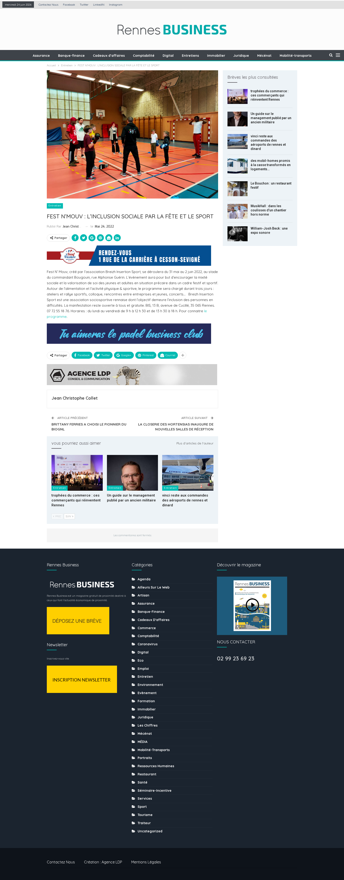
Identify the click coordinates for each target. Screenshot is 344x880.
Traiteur (144, 823)
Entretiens (190, 55)
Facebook (69, 4)
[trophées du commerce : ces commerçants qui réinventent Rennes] (77, 473)
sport (142, 807)
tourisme (145, 815)
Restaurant (147, 774)
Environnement (150, 685)
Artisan (143, 595)
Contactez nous (48, 4)
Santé (142, 782)
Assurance (41, 55)
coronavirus (147, 644)
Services (145, 798)
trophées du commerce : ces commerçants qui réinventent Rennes (270, 95)
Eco (140, 660)
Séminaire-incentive (155, 790)
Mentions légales (146, 862)
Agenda (144, 579)
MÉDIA (142, 742)
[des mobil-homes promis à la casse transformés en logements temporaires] (237, 166)
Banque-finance (71, 55)
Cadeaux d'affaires (153, 620)
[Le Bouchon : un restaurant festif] (237, 188)
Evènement (147, 693)
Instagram (115, 4)
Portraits (145, 758)
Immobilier (216, 55)
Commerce (147, 628)
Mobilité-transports (295, 55)
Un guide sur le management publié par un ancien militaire (271, 118)
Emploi (143, 669)
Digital (168, 55)
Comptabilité (143, 55)
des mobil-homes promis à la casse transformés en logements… (271, 165)
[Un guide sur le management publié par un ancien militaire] (132, 473)
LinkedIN (98, 4)
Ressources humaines (156, 766)
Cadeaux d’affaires (109, 55)
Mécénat (264, 55)
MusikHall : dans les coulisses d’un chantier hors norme (268, 210)
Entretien (54, 205)
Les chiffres (147, 725)
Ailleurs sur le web (153, 587)
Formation (146, 701)
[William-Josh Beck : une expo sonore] (237, 233)
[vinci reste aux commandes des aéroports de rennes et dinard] (187, 473)
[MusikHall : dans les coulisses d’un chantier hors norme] (237, 211)
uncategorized (150, 831)
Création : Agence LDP (103, 862)
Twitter (84, 4)
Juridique (241, 55)
